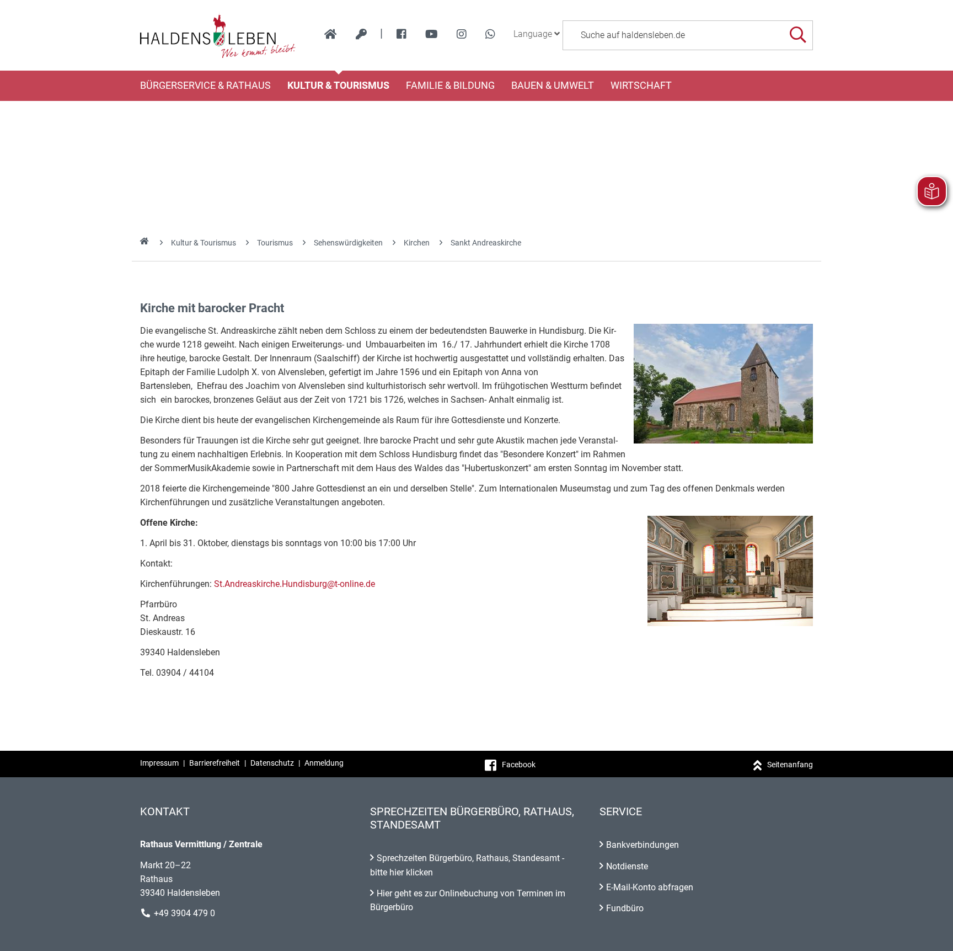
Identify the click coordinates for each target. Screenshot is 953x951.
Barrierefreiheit (214, 762)
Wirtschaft (641, 85)
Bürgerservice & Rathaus (205, 85)
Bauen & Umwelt (552, 85)
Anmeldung (324, 762)
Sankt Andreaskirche (486, 242)
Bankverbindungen (642, 845)
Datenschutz (272, 762)
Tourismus (275, 242)
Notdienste (627, 866)
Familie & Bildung (450, 85)
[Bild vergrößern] (723, 384)
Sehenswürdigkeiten (348, 242)
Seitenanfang (790, 764)
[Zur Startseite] (218, 35)
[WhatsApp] (490, 34)
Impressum (159, 762)
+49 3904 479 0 (184, 913)
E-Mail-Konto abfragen (649, 887)
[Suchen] (797, 35)
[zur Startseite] (330, 34)
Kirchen (417, 242)
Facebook (519, 764)
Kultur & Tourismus (338, 85)
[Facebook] (401, 34)
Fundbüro (625, 908)
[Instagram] (461, 34)
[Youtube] (431, 34)
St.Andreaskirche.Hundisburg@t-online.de (294, 584)
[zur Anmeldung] (361, 34)
